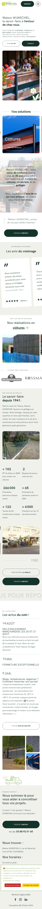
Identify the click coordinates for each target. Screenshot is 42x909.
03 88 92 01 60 (24, 831)
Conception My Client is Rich (21, 905)
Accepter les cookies (30, 885)
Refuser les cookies (13, 885)
